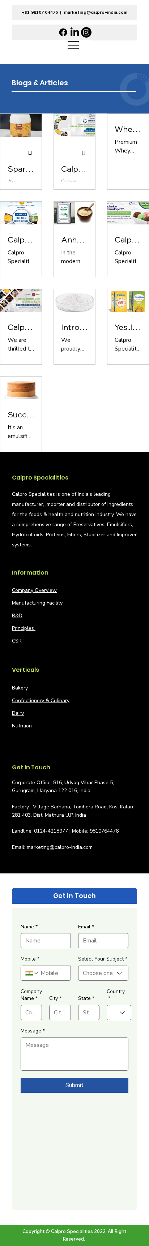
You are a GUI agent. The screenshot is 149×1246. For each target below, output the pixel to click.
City (55, 998)
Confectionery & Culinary (40, 700)
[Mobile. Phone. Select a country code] (32, 973)
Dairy (18, 713)
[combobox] (103, 973)
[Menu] (73, 45)
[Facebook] (63, 32)
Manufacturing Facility (37, 603)
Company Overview (34, 590)
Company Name (31, 995)
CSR (17, 640)
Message (33, 1030)
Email (86, 926)
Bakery (20, 687)
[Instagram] (86, 32)
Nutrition (22, 725)
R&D (17, 615)
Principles (23, 628)
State (86, 998)
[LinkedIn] (74, 32)
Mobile (30, 958)
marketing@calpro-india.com (95, 12)
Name (29, 926)
